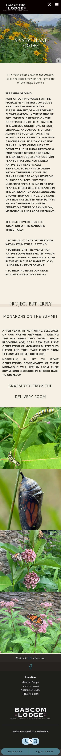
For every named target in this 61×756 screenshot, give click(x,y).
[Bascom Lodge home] (15, 7)
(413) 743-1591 (30, 693)
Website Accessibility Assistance (30, 731)
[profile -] (49, 4)
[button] (30, 438)
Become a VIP (15, 751)
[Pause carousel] (58, 60)
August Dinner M (44, 751)
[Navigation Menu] (57, 4)
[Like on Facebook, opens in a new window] (30, 667)
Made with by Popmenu (23, 658)
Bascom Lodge (30, 713)
